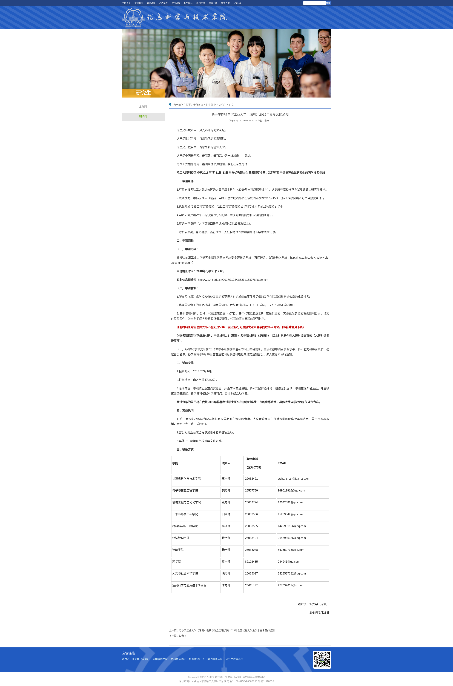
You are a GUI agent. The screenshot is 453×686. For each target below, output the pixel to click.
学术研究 (176, 3)
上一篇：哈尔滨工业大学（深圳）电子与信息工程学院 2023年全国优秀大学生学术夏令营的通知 (222, 630)
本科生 (143, 106)
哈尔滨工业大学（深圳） (135, 659)
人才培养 (163, 3)
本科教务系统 (178, 659)
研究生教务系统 (234, 659)
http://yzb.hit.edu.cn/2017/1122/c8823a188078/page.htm (233, 279)
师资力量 (225, 3)
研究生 (143, 116)
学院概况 (138, 3)
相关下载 (213, 3)
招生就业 (188, 3)
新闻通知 (151, 3)
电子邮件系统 (214, 659)
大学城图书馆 (160, 659)
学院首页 (126, 3)
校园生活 (200, 3)
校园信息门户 (196, 659)
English (237, 3)
